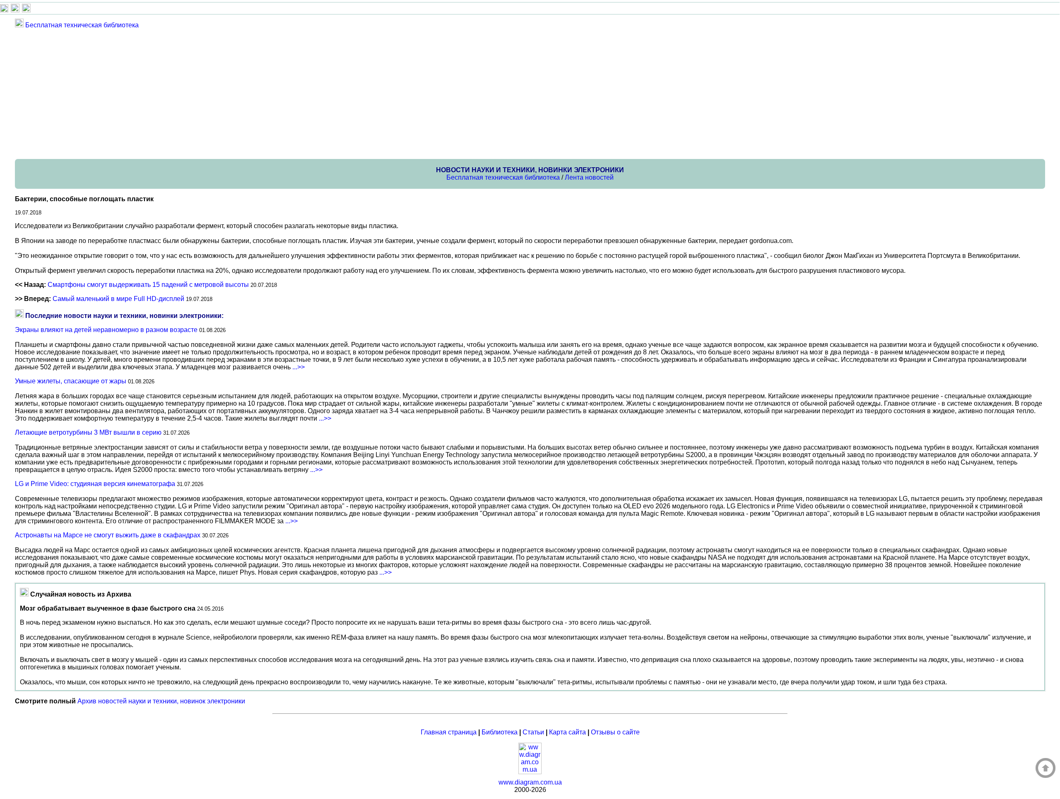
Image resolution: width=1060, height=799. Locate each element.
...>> (298, 367)
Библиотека (500, 732)
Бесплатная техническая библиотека (82, 25)
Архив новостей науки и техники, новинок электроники (161, 701)
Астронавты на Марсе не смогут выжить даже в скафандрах (107, 535)
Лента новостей (589, 177)
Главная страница (449, 732)
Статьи (533, 732)
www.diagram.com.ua (530, 782)
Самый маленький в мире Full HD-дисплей (118, 298)
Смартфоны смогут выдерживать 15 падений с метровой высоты (148, 284)
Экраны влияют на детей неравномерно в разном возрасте (106, 329)
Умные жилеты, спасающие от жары (70, 381)
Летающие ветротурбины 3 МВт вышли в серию (88, 432)
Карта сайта (567, 732)
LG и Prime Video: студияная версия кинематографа (95, 483)
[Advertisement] (263, 94)
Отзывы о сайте (615, 732)
